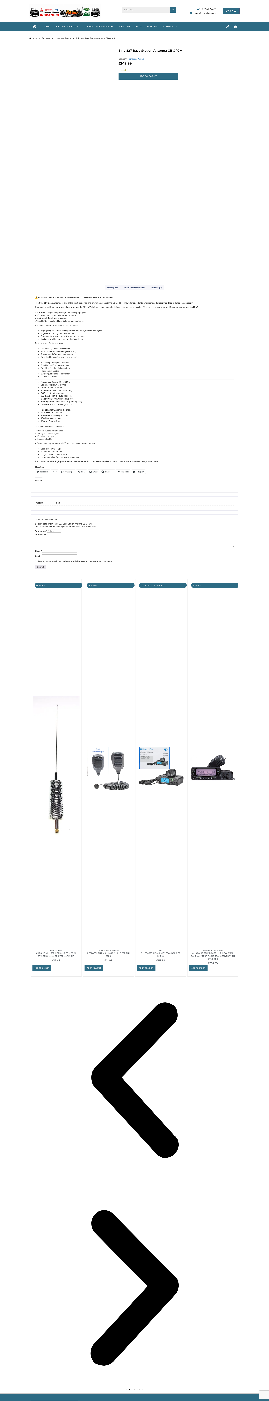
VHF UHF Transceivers (213, 951)
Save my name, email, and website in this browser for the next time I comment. (75, 561)
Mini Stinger (56, 951)
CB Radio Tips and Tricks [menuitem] (99, 26)
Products (46, 38)
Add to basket (148, 76)
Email (38, 556)
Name (38, 550)
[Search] (173, 10)
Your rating (41, 531)
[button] (134, 1080)
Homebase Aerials (63, 38)
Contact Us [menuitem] (170, 26)
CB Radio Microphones (108, 951)
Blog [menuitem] (139, 26)
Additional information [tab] (134, 288)
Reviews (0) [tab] (156, 288)
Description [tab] (112, 288)
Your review (41, 534)
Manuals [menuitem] (152, 26)
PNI (160, 951)
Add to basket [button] (42, 968)
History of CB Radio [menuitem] (68, 26)
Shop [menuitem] (47, 26)
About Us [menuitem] (124, 26)
